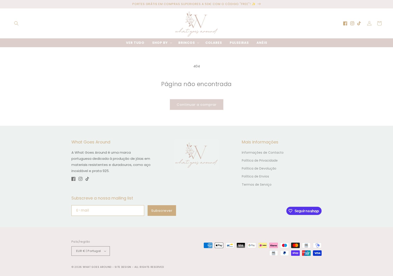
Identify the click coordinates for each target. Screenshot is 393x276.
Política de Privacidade (260, 160)
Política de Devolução (259, 168)
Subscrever (161, 210)
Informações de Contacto (263, 152)
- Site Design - (123, 267)
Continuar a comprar (197, 104)
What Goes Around (97, 267)
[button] (16, 23)
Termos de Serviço (257, 184)
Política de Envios (255, 176)
